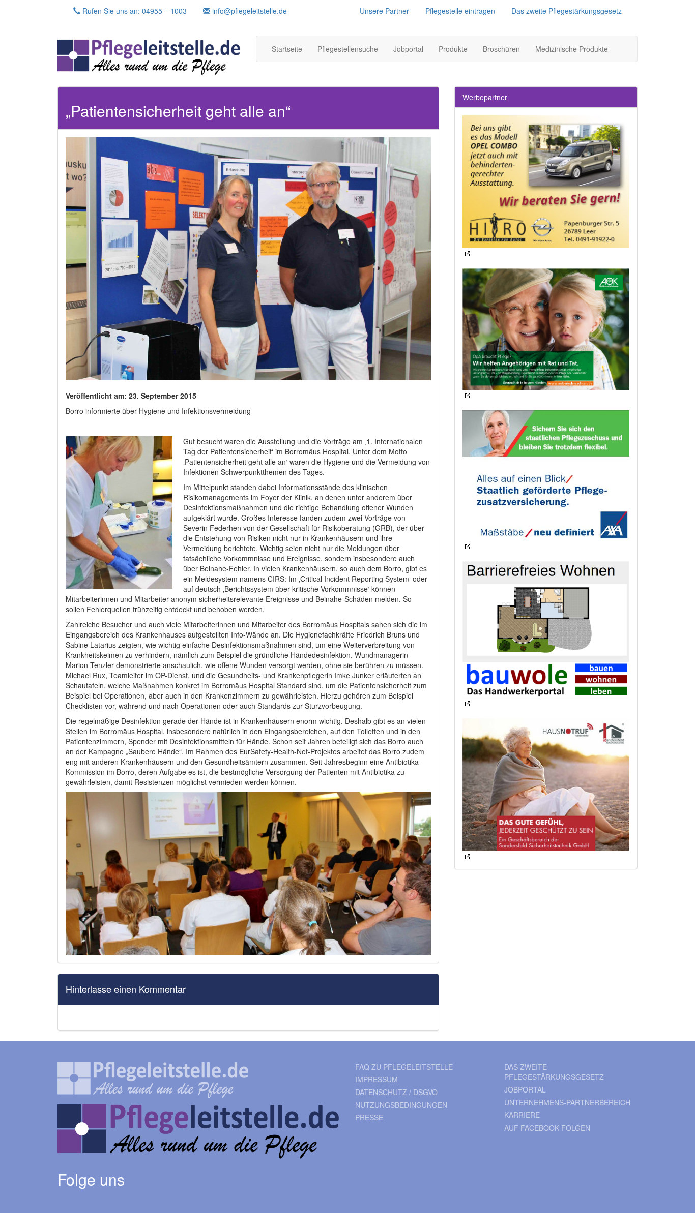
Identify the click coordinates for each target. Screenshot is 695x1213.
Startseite (287, 49)
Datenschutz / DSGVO (396, 1092)
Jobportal (408, 49)
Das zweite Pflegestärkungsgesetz (566, 11)
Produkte (453, 49)
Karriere (522, 1115)
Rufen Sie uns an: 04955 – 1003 (133, 11)
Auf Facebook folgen (547, 1128)
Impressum (376, 1079)
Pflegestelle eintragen (460, 11)
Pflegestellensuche (347, 49)
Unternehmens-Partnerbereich (567, 1102)
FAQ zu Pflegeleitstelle (404, 1067)
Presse (369, 1117)
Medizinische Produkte (571, 49)
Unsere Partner (384, 11)
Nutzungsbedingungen (401, 1105)
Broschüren (501, 49)
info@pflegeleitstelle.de (248, 11)
